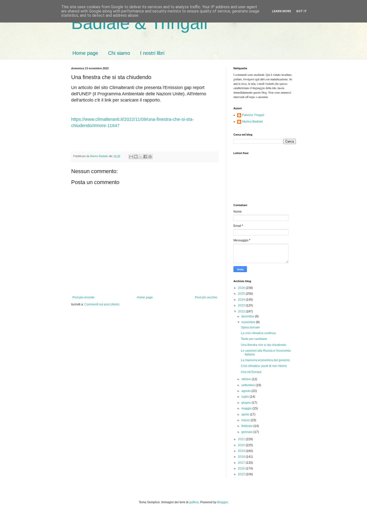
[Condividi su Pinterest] (150, 156)
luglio (245, 396)
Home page (85, 53)
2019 (242, 451)
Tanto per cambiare (254, 339)
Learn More (281, 11)
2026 (242, 288)
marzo (246, 420)
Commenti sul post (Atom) (101, 304)
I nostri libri (152, 53)
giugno (246, 402)
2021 (242, 439)
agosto (246, 391)
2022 (242, 311)
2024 (242, 299)
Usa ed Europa (251, 372)
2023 (242, 305)
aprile (245, 414)
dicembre (248, 316)
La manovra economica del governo (265, 360)
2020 (242, 445)
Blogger (222, 502)
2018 (242, 456)
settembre (248, 385)
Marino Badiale (252, 121)
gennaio (247, 432)
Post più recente (83, 297)
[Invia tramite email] (131, 156)
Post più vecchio (206, 297)
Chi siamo (119, 53)
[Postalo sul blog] (135, 156)
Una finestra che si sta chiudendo (263, 345)
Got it (301, 11)
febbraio (247, 426)
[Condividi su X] (140, 156)
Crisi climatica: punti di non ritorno (264, 366)
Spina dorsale (250, 327)
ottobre (246, 379)
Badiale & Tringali (139, 23)
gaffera (194, 502)
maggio (246, 408)
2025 (242, 293)
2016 (242, 468)
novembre (248, 322)
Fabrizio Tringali (253, 115)
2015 (242, 474)
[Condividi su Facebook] (145, 156)
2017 (242, 462)
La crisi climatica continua (258, 333)
